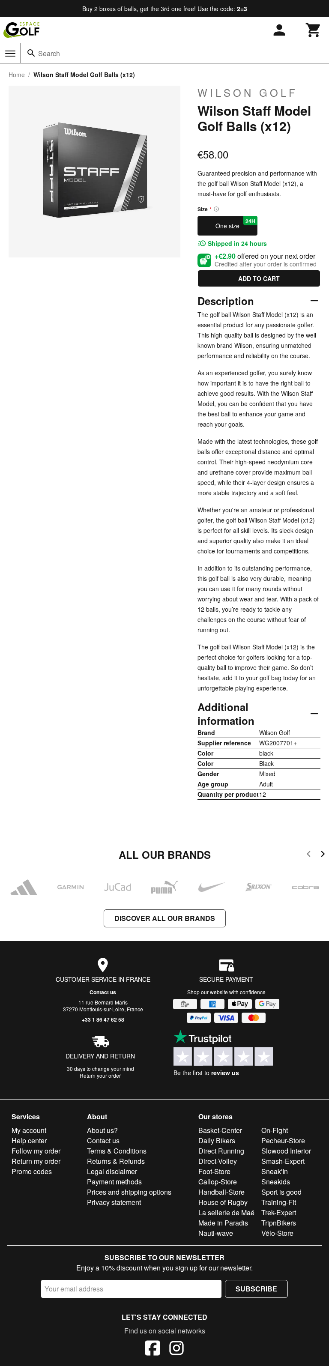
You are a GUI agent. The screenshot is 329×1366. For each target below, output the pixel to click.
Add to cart (259, 278)
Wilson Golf (247, 92)
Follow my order (36, 1151)
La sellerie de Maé (226, 1212)
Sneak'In (274, 1171)
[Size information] (216, 209)
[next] (323, 855)
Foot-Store (214, 1171)
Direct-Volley (217, 1161)
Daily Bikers (216, 1140)
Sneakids (275, 1182)
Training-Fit (278, 1202)
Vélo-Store (277, 1233)
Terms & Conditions (117, 1151)
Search (49, 53)
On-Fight (274, 1130)
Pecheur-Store (283, 1140)
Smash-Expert (283, 1161)
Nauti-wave (215, 1233)
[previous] (308, 855)
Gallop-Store (217, 1182)
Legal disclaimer (112, 1171)
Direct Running (221, 1151)
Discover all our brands (164, 918)
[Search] (31, 53)
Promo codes (32, 1171)
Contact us (103, 992)
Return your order (100, 1075)
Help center (29, 1140)
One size (235, 223)
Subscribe (256, 1289)
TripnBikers (278, 1223)
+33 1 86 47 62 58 (103, 1019)
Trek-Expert (278, 1212)
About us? (102, 1130)
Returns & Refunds (116, 1161)
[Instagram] (176, 1349)
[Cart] (313, 30)
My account (29, 1130)
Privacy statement (114, 1202)
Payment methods (114, 1182)
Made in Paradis (223, 1223)
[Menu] (10, 53)
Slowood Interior (286, 1151)
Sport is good (281, 1192)
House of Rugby (223, 1202)
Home (17, 74)
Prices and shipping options (129, 1192)
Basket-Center (220, 1130)
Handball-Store (221, 1192)
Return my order (36, 1161)
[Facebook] (152, 1349)
